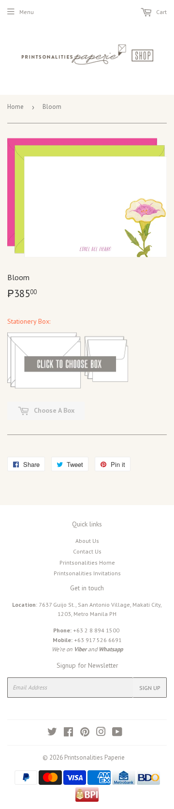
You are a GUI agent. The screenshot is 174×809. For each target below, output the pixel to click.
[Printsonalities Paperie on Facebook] (68, 733)
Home (15, 107)
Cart (161, 11)
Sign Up (149, 687)
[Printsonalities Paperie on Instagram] (101, 733)
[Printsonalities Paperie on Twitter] (52, 733)
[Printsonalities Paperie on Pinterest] (85, 733)
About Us (87, 540)
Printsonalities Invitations (87, 573)
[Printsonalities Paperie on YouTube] (117, 733)
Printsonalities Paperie (94, 757)
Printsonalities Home (87, 562)
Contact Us (87, 551)
